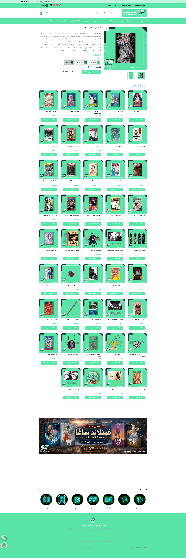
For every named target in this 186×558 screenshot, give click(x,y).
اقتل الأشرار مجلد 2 (51, 250)
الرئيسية (141, 21)
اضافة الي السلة (90, 72)
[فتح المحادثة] (4, 538)
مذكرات (118, 25)
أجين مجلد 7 (141, 285)
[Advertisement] (128, 474)
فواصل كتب (110, 25)
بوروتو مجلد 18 (119, 181)
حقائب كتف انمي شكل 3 (72, 354)
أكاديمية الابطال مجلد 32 (72, 146)
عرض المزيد (44, 489)
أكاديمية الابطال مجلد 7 (138, 181)
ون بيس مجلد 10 (52, 354)
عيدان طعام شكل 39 (73, 319)
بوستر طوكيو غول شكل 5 (72, 389)
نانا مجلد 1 (98, 146)
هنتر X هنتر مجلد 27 (139, 111)
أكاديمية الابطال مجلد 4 (72, 215)
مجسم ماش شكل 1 (95, 250)
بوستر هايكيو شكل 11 (117, 389)
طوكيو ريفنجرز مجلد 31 (138, 319)
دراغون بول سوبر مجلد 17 (50, 181)
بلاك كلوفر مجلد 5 (118, 111)
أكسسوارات (128, 25)
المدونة (110, 5)
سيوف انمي (121, 21)
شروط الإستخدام (96, 541)
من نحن (88, 541)
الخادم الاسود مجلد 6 (95, 285)
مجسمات (140, 25)
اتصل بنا (81, 541)
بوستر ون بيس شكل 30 (72, 250)
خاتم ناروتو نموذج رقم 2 (72, 285)
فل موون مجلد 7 (96, 181)
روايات (71, 21)
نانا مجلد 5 (54, 146)
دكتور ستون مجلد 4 (139, 215)
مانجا (113, 21)
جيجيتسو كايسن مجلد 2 (94, 215)
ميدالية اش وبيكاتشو (117, 354)
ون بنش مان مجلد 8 (139, 389)
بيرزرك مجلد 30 (74, 181)
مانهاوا (96, 21)
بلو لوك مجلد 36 (96, 319)
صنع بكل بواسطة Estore (85, 547)
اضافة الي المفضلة (69, 72)
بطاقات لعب (56, 21)
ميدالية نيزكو (97, 389)
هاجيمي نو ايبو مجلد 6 (117, 285)
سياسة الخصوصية (108, 541)
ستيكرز (88, 21)
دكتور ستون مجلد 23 (51, 111)
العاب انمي (133, 21)
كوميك (105, 21)
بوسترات (80, 21)
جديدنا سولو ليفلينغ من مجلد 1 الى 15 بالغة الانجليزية (66, 2)
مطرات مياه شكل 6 (139, 250)
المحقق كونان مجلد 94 (116, 215)
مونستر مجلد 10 (140, 146)
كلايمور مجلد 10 (118, 146)
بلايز (63, 21)
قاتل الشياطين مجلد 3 (50, 215)
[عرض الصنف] (131, 93)
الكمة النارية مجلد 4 (51, 319)
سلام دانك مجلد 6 (74, 111)
